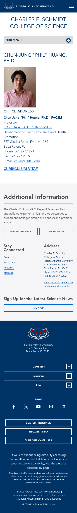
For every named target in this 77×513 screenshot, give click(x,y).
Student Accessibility (28, 498)
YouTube (8, 273)
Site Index (59, 495)
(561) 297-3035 (61, 272)
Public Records (52, 498)
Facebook (9, 257)
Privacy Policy (24, 491)
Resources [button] (38, 376)
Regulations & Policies (47, 491)
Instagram (9, 262)
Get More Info (20, 231)
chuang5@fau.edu (27, 161)
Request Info (38, 431)
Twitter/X (9, 267)
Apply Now (56, 231)
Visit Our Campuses (38, 440)
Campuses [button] (39, 366)
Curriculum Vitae (21, 168)
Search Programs (38, 423)
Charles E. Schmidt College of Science (38, 23)
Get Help (46, 495)
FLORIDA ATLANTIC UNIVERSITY (35, 6)
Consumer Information (25, 495)
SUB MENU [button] (14, 40)
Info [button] (38, 385)
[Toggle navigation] (71, 6)
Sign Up (38, 308)
